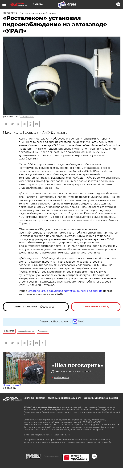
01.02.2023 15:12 (10, 13)
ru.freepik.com (27, 116)
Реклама (40, 398)
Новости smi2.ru (13, 385)
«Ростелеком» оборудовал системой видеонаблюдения (65, 290)
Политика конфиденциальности (64, 398)
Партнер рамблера (51, 456)
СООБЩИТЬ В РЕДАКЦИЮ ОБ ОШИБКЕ (100, 398)
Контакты (29, 398)
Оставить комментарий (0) (96, 307)
